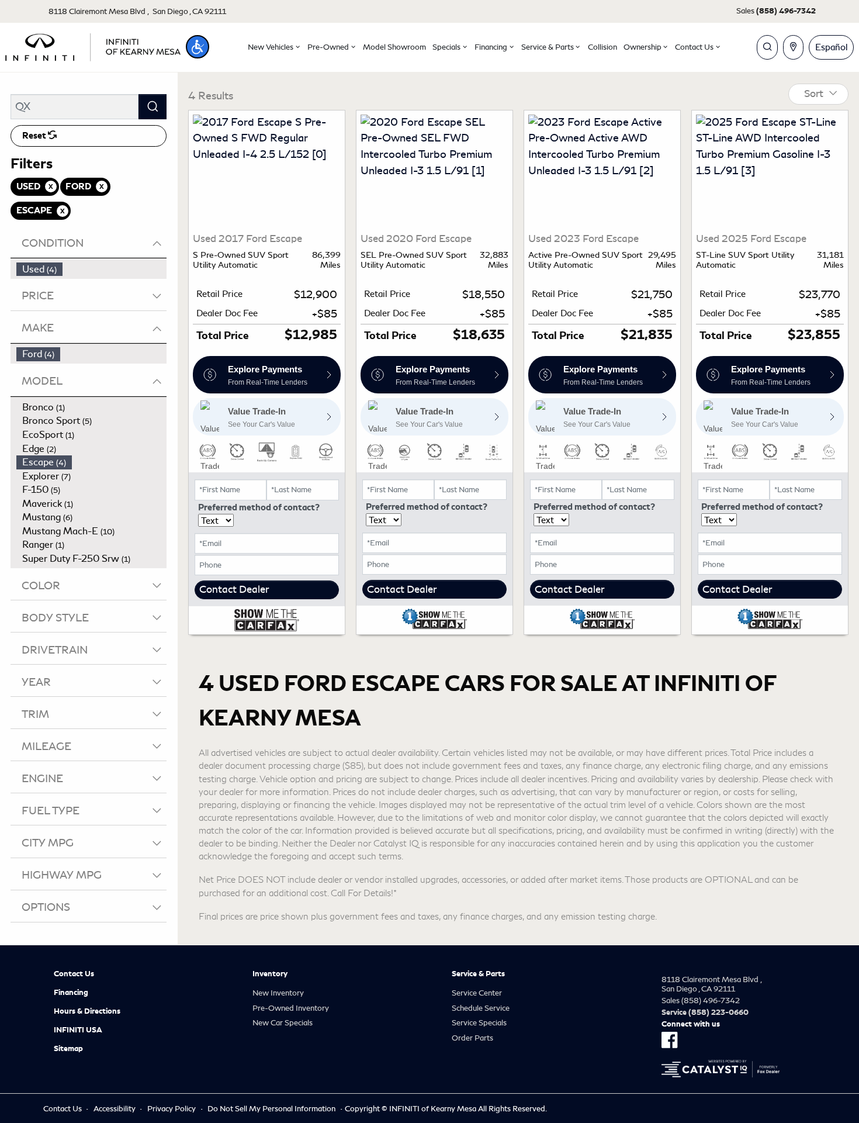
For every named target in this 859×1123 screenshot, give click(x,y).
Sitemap (68, 1048)
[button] (197, 46)
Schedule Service (481, 1008)
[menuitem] (91, 269)
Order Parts (472, 1038)
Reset (35, 135)
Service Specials (479, 1022)
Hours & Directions (87, 1011)
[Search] (152, 106)
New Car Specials (282, 1022)
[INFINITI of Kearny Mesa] (93, 45)
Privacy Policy (171, 1108)
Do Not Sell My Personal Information (271, 1108)
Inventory (270, 974)
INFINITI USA (78, 1030)
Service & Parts (478, 974)
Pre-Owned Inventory (290, 1008)
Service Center (477, 993)
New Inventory (278, 993)
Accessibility (114, 1108)
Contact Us (74, 974)
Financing (71, 992)
